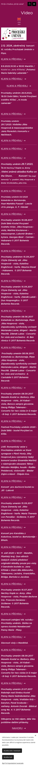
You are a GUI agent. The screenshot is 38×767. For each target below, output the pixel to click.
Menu (34, 4)
